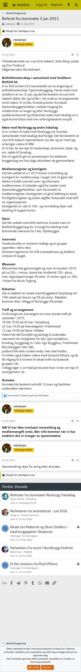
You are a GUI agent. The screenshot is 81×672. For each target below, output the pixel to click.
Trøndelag (31, 499)
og (28, 395)
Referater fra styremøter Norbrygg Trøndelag (42, 495)
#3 (77, 460)
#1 (77, 54)
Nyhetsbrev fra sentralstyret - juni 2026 (38, 511)
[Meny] (5, 5)
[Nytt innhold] (68, 5)
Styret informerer (30, 515)
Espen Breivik (17, 499)
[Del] (72, 54)
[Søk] (76, 5)
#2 (77, 421)
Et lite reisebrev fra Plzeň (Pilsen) (34, 564)
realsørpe (10, 24)
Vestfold (27, 552)
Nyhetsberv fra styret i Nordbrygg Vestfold (41, 548)
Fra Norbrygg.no (30, 536)
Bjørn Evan (16, 552)
